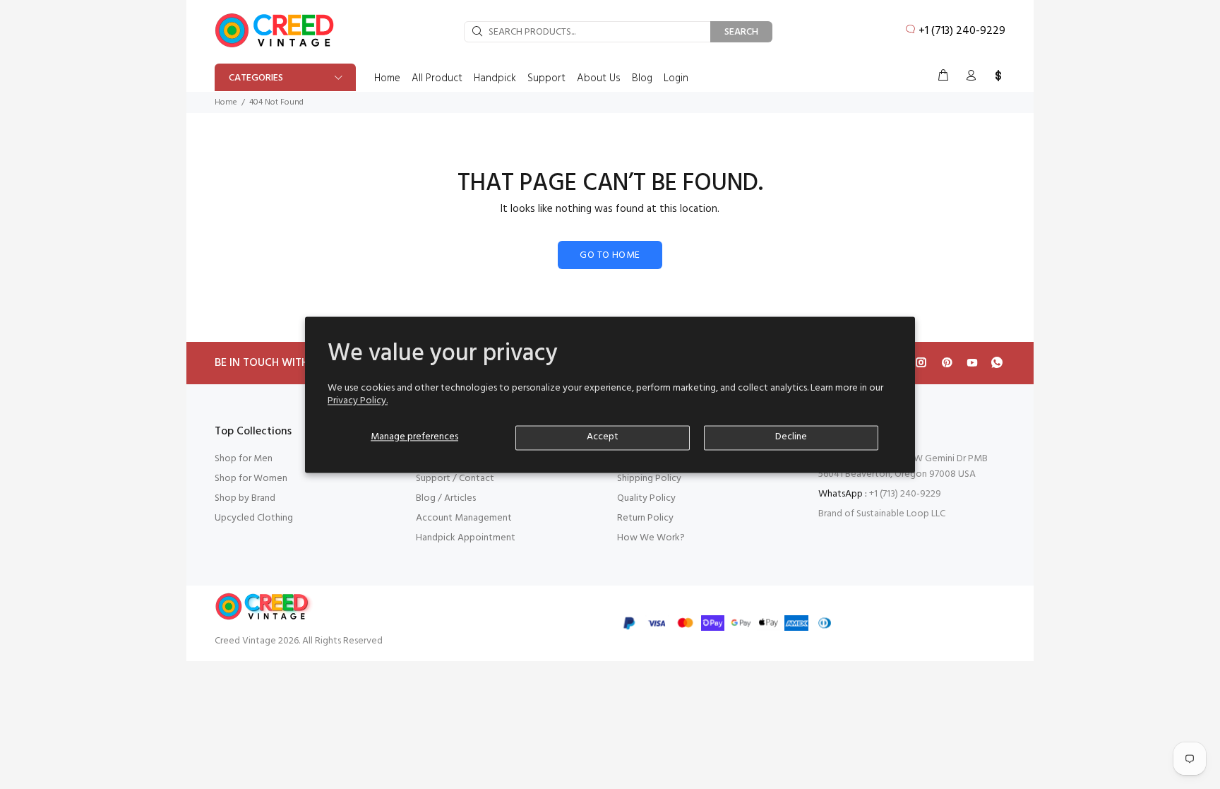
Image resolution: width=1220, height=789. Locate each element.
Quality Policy (646, 498)
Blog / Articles (446, 498)
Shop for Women (251, 478)
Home (226, 102)
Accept (602, 437)
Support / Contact (455, 478)
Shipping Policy (649, 478)
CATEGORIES (256, 78)
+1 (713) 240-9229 (962, 31)
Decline (791, 437)
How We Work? (651, 538)
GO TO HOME (610, 255)
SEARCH (741, 32)
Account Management (464, 518)
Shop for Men (244, 459)
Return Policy (645, 518)
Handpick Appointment (465, 538)
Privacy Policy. (358, 401)
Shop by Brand (245, 498)
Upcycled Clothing (254, 518)
